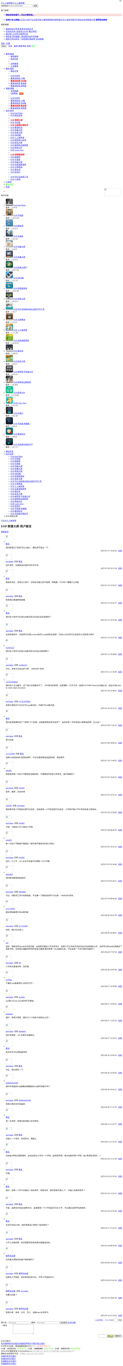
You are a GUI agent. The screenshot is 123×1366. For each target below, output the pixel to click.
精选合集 (14, 59)
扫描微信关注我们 (8, 1361)
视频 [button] (8, 88)
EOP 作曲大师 (16, 162)
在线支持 (17, 1344)
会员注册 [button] (72, 1323)
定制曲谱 (14, 64)
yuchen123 (10, 648)
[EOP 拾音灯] (9, 413)
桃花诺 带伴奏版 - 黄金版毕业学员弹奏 (22, 36)
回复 (120, 551)
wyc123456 (10, 754)
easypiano (9, 561)
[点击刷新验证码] (110, 1336)
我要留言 (5, 532)
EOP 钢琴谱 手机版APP (23, 372)
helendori (9, 874)
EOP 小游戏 (15, 179)
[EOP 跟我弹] (9, 226)
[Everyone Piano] (9, 205)
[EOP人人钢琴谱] (8, 521)
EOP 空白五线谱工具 (19, 177)
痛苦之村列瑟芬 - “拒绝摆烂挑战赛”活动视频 (25, 39)
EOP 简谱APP (16, 148)
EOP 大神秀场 (16, 167)
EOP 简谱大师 (19, 268)
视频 (20, 46)
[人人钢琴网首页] (13, 46)
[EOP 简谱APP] (9, 393)
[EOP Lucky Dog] (9, 403)
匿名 (8, 544)
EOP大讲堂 (15, 76)
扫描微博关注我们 (8, 1364)
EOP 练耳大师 (16, 143)
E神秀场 (17, 93)
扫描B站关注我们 (8, 1359)
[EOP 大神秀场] (9, 320)
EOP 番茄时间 (16, 128)
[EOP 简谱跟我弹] (9, 288)
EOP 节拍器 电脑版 (21, 424)
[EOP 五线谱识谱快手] (9, 445)
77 (106, 1320)
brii (7, 943)
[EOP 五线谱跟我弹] (9, 340)
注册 (8, 43)
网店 (24, 46)
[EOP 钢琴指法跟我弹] (9, 382)
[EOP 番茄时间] (9, 434)
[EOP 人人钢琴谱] (9, 330)
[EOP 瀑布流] (9, 351)
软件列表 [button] (9, 454)
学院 (33, 46)
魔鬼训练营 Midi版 (18, 103)
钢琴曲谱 (14, 56)
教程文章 (14, 71)
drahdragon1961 (12, 1083)
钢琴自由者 (10, 1256)
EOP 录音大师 (16, 133)
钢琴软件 (9, 1344)
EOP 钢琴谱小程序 (18, 140)
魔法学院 (9, 184)
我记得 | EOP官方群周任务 (17, 34)
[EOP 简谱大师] (9, 268)
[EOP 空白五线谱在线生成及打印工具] (9, 309)
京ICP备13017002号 (40, 1351)
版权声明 (25, 1344)
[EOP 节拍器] (9, 215)
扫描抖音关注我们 (8, 1356)
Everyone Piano (17, 113)
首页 (10, 46)
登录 (3, 43)
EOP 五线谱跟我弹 (18, 165)
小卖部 (9, 182)
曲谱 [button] (8, 54)
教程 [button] (8, 69)
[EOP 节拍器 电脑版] (9, 424)
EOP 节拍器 (15, 123)
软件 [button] (8, 111)
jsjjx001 (9, 771)
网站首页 (9, 451)
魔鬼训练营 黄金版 (18, 83)
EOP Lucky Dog (17, 150)
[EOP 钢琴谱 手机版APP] (9, 372)
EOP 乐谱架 (15, 160)
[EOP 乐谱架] (9, 236)
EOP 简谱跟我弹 (20, 288)
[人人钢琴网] (13, 3)
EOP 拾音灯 (15, 172)
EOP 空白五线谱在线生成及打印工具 (28, 309)
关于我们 (33, 1344)
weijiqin (9, 980)
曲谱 (16, 46)
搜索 (35, 6)
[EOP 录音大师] (9, 299)
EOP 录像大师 (16, 130)
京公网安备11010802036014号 (61, 1351)
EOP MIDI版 (16, 135)
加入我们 (41, 1344)
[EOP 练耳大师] (9, 361)
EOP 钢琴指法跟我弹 (19, 145)
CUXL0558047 (12, 682)
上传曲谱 (14, 66)
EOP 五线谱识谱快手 (22, 445)
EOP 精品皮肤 (16, 115)
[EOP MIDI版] (9, 278)
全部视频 (14, 91)
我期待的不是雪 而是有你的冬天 (19, 29)
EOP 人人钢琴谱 (17, 138)
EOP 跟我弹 (15, 157)
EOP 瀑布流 (15, 170)
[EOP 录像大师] (9, 257)
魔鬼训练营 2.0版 (18, 78)
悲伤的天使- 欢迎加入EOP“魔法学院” (21, 31)
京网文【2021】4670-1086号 (32, 1354)
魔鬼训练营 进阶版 (18, 86)
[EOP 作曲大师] (9, 247)
